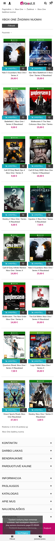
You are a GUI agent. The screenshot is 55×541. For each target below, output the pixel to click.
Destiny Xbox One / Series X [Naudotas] (41, 415)
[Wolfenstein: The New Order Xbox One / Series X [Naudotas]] (14, 296)
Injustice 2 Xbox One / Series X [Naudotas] (40, 220)
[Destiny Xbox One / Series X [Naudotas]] (40, 394)
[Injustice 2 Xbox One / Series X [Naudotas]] (40, 199)
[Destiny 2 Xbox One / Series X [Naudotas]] (14, 199)
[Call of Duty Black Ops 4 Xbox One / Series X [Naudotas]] (14, 150)
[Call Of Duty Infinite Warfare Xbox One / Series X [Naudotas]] (14, 248)
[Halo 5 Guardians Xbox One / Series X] (14, 53)
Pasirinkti (6, 33)
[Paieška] (45, 3)
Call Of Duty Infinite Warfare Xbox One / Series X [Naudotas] (14, 270)
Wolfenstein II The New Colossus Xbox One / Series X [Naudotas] (40, 124)
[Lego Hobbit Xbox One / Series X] (40, 345)
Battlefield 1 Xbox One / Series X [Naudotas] (14, 122)
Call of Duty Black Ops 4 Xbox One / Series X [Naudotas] (14, 173)
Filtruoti (11, 26)
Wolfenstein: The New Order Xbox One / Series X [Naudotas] (14, 319)
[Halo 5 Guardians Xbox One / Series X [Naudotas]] (40, 248)
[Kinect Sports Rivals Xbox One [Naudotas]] (14, 394)
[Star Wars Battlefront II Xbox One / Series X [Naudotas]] (40, 53)
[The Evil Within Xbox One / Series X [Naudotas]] (40, 296)
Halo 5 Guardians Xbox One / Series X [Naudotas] (40, 269)
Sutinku (22, 533)
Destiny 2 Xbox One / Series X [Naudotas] (14, 220)
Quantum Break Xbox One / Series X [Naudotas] (14, 366)
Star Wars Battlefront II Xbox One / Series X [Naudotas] (41, 74)
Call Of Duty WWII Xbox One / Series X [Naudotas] (41, 171)
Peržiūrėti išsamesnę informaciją (22, 528)
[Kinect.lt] (27, 3)
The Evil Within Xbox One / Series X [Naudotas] (40, 317)
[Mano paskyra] (9, 3)
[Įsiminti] (23, 69)
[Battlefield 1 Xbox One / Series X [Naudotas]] (14, 101)
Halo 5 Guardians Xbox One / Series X (14, 74)
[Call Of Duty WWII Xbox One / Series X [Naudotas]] (40, 150)
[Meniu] (4, 3)
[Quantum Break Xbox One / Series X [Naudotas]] (14, 345)
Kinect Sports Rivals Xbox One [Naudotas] (14, 415)
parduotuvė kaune (17, 466)
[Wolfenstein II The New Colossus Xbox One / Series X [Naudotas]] (40, 101)
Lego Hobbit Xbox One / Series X (40, 366)
